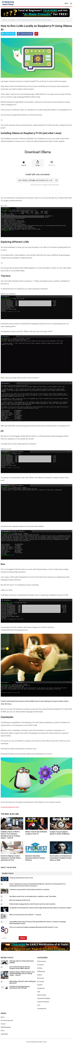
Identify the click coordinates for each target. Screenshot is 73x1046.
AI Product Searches (7, 1020)
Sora (38, 1005)
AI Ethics (39, 968)
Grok (38, 991)
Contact (3, 1024)
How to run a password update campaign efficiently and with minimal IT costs (34, 927)
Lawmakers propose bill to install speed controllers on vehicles (29, 889)
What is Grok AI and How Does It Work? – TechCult (25, 914)
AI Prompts (40, 978)
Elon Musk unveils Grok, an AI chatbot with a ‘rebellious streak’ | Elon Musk (33, 896)
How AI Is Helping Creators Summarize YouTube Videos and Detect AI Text (11, 858)
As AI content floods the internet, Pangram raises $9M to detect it (20, 967)
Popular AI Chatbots (43, 1001)
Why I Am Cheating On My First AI (20, 900)
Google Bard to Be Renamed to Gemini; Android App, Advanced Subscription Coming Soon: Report (40, 908)
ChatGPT (40, 985)
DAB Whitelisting (6, 1027)
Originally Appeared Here (10, 807)
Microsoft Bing (41, 995)
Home (4, 20)
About (2, 1017)
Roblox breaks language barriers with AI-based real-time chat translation (32, 904)
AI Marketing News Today (39, 1042)
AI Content (40, 964)
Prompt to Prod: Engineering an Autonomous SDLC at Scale (20, 987)
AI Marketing (41, 971)
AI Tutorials (11, 20)
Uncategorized (41, 1008)
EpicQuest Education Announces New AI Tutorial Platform (35, 858)
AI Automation (41, 961)
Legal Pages (4, 1034)
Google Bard (41, 988)
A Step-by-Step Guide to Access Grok (21, 878)
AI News (39, 975)
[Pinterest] (36, 34)
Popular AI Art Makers (43, 998)
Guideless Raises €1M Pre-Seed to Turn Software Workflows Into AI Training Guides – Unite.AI (22, 973)
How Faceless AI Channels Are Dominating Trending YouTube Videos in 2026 (61, 858)
